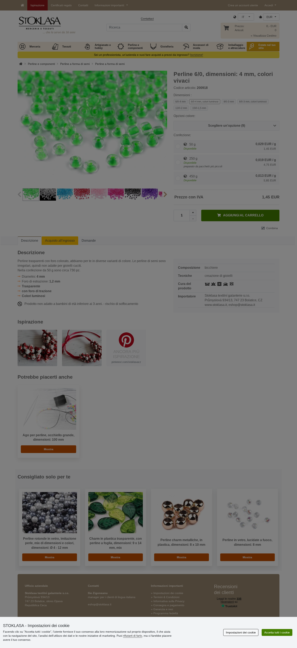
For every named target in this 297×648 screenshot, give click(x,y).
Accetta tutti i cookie (277, 632)
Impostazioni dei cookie (241, 632)
